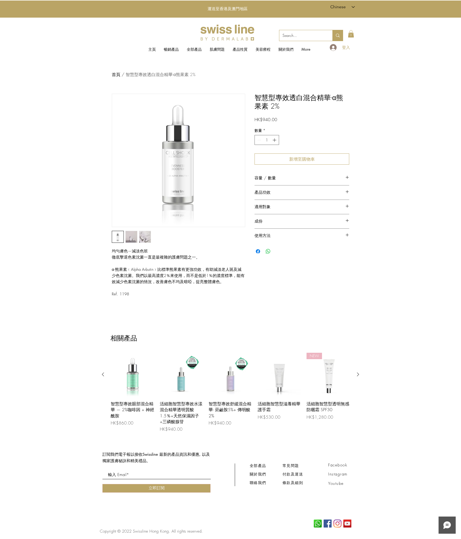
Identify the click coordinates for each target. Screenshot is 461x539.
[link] (351, 33)
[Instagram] (337, 524)
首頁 (116, 74)
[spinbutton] (267, 140)
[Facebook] (328, 524)
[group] (230, 392)
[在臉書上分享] (258, 251)
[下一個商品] (358, 374)
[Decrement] (258, 140)
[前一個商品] (103, 374)
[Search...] (337, 35)
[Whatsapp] (318, 524)
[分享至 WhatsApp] (268, 251)
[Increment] (275, 140)
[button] (217, 49)
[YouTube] (347, 524)
